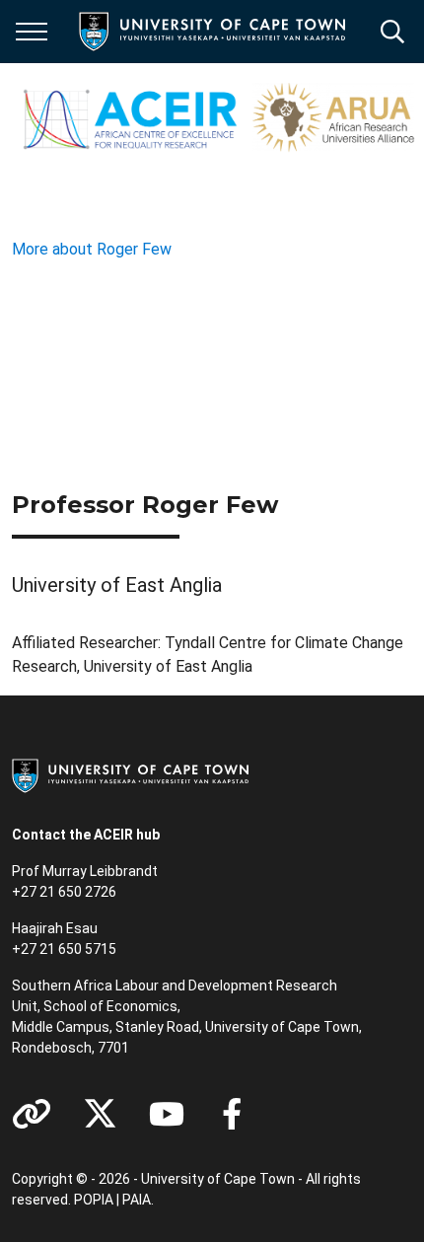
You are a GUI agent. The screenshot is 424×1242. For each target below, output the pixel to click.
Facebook (232, 1113)
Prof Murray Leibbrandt (85, 871)
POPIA (93, 1199)
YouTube (166, 1113)
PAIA (136, 1199)
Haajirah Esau (55, 928)
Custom (31, 1113)
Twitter (100, 1113)
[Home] (130, 774)
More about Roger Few (92, 249)
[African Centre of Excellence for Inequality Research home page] (218, 119)
